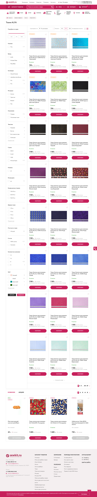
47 (87, 385)
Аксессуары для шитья (40, 489)
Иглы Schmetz (38, 462)
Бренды (56, 460)
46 (85, 385)
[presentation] (76, 392)
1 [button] (78, 392)
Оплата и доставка (69, 462)
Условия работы (68, 457)
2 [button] (80, 392)
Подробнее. (21, 495)
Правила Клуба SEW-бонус (71, 471)
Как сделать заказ (68, 460)
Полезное (45, 2)
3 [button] (82, 392)
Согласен (84, 494)
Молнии (37, 473)
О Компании (57, 457)
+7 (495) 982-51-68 (11, 471)
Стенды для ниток (39, 487)
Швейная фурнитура (40, 485)
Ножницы (37, 457)
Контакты (53, 2)
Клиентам (38, 2)
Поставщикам (67, 467)
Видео (55, 467)
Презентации (57, 476)
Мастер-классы (58, 472)
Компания (31, 2)
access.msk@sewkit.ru (13, 473)
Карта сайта (86, 462)
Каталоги (56, 469)
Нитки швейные (39, 467)
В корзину (38, 71)
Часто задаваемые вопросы (71, 469)
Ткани (36, 469)
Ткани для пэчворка (40, 471)
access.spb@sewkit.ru (13, 463)
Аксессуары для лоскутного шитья (42, 481)
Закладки (72, 7)
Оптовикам (67, 464)
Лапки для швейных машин (41, 478)
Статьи (55, 474)
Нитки (36, 464)
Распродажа (25, 2)
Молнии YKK (38, 476)
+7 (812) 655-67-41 (86, 1)
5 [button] (87, 392)
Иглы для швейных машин (41, 460)
